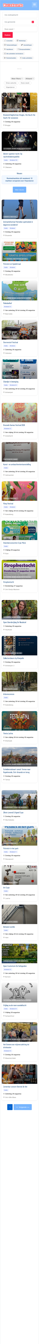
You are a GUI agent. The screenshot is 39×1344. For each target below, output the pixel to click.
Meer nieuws (19, 190)
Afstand (29, 79)
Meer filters (16, 79)
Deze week (9, 29)
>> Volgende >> (22, 1107)
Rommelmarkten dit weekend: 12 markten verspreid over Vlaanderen (19, 179)
